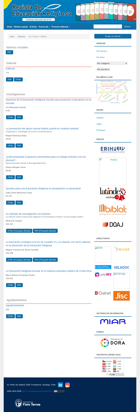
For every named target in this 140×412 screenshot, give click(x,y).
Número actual (21, 27)
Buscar (127, 26)
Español (100, 118)
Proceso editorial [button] (60, 27)
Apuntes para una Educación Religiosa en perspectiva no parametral (43, 188)
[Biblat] (112, 209)
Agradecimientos (15, 305)
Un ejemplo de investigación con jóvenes (44, 215)
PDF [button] (9, 52)
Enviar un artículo (112, 36)
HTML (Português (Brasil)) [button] (19, 231)
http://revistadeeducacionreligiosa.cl (37, 391)
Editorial (10, 68)
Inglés (99, 124)
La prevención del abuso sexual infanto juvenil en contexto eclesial (42, 130)
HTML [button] (18, 79)
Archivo (33, 27)
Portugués (101, 130)
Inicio (9, 27)
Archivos (21, 36)
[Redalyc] (112, 171)
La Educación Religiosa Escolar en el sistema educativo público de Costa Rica (48, 271)
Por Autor (101, 57)
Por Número (102, 51)
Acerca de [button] (44, 27)
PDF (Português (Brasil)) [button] (45, 231)
